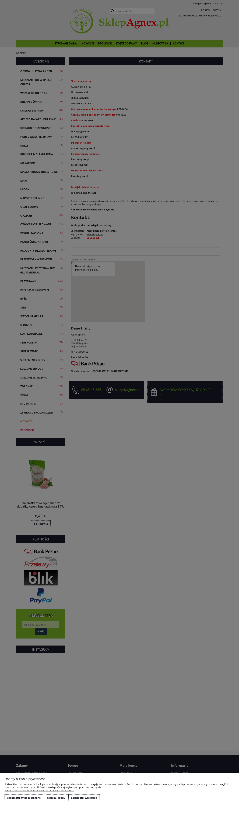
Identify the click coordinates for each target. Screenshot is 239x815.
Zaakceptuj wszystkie (84, 797)
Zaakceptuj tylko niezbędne (24, 797)
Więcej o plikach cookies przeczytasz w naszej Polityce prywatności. (39, 790)
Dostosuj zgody (56, 797)
